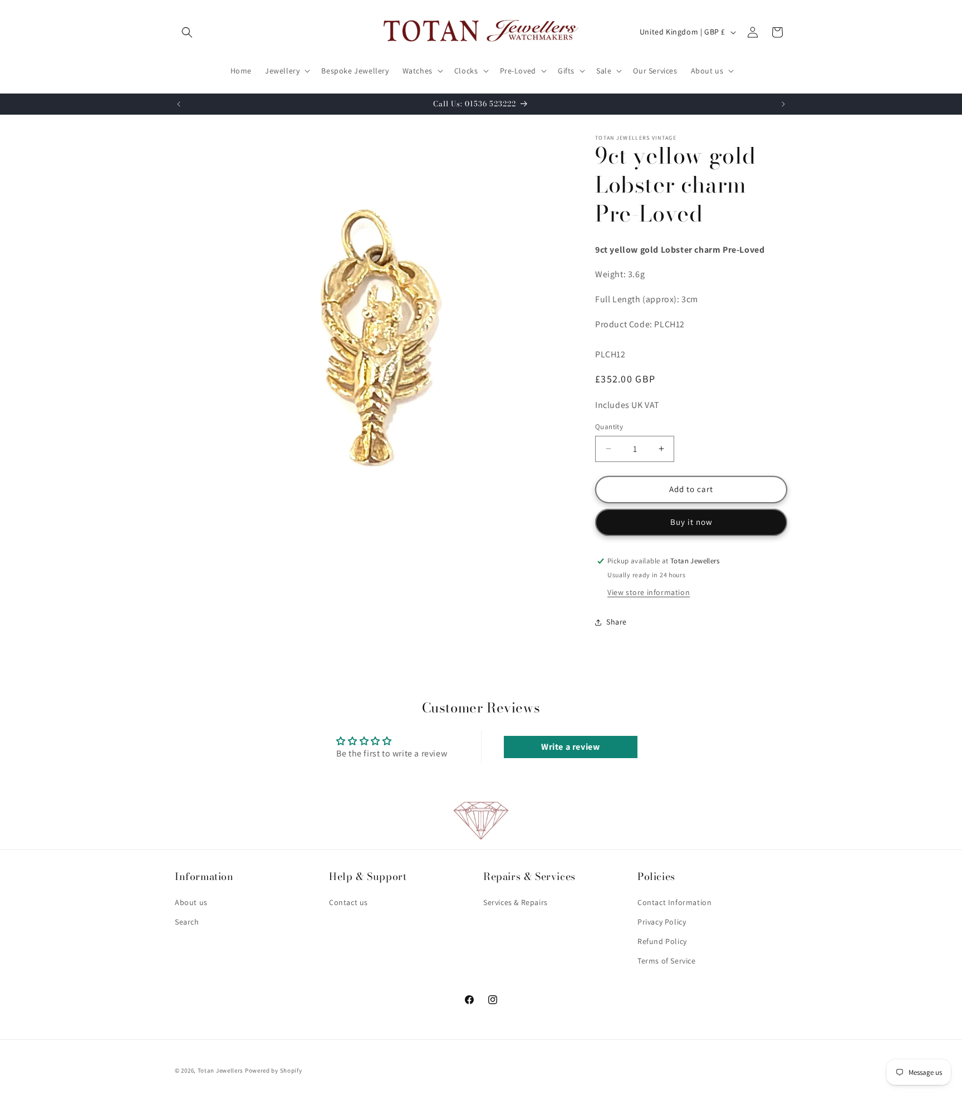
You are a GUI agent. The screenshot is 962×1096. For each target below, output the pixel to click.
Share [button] (616, 622)
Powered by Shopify (273, 1070)
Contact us (348, 902)
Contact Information (674, 902)
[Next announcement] (783, 104)
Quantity (609, 426)
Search (187, 922)
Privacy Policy (661, 922)
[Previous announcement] (178, 104)
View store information (648, 592)
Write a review (570, 747)
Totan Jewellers (221, 1070)
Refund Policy (662, 941)
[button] (187, 32)
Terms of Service (666, 961)
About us (191, 902)
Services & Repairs (515, 902)
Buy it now (691, 522)
